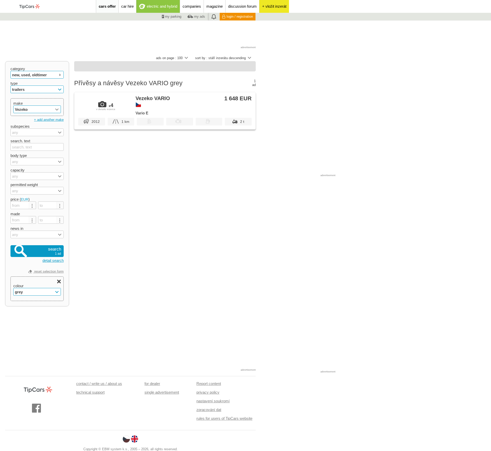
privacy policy (207, 392)
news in (16, 228)
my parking (172, 16)
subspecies (20, 126)
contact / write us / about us (99, 383)
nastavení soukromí (213, 401)
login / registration (240, 16)
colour (18, 286)
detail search (53, 260)
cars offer (107, 6)
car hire (127, 6)
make (18, 103)
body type (18, 155)
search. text (20, 141)
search (54, 251)
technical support (90, 392)
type (14, 83)
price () (20, 199)
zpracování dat (208, 409)
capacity (17, 170)
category (17, 69)
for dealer (152, 383)
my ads (199, 16)
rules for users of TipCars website (224, 418)
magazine (214, 6)
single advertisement (161, 392)
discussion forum (242, 6)
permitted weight (24, 184)
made (15, 214)
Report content (208, 383)
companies (192, 6)
